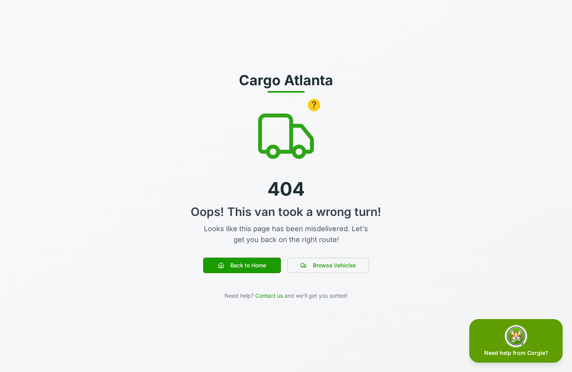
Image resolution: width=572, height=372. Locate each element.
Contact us (269, 295)
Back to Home (248, 265)
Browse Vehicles (334, 265)
